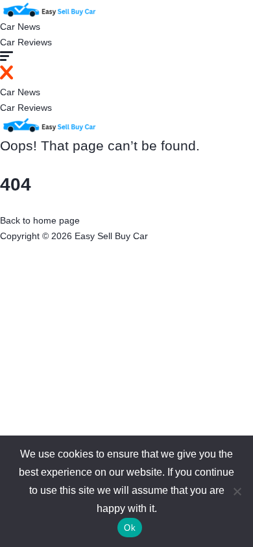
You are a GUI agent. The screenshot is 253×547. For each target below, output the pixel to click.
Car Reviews (26, 42)
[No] (236, 491)
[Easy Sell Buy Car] (48, 8)
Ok (130, 528)
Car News (20, 26)
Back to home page (40, 220)
